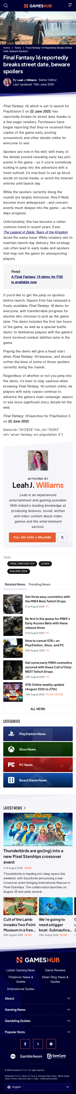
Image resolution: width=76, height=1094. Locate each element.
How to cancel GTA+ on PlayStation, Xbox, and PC (44, 643)
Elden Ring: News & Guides (55, 979)
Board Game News (33, 780)
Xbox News (27, 749)
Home (6, 47)
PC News (26, 765)
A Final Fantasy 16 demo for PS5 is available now (37, 279)
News (18, 47)
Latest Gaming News (20, 970)
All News (38, 709)
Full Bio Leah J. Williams (32, 537)
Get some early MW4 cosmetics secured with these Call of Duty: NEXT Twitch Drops (49, 667)
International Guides (20, 989)
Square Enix (19, 571)
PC (47, 606)
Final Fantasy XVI (22, 563)
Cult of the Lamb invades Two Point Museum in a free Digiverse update (19, 925)
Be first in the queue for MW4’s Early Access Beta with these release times (47, 623)
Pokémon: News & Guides (21, 979)
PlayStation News (32, 734)
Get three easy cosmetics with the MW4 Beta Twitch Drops (47, 599)
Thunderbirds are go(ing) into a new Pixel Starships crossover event (33, 856)
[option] (20, 917)
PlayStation (54, 694)
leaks (45, 563)
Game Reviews (55, 970)
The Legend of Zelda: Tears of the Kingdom (35, 232)
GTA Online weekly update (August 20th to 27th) (44, 687)
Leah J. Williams (27, 80)
